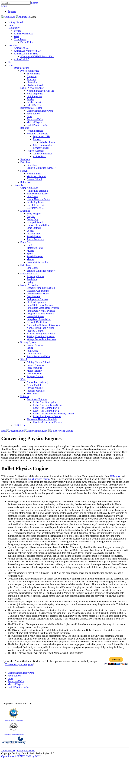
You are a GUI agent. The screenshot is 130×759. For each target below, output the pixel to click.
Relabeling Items (35, 202)
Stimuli (23, 170)
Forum (17, 30)
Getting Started (15, 22)
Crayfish (31, 216)
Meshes (30, 259)
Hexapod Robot (35, 222)
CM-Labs (115, 476)
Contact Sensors (35, 345)
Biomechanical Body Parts (40, 110)
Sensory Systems (28, 342)
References (25, 182)
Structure (31, 79)
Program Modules (36, 390)
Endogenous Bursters (37, 299)
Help (10, 65)
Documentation (21, 68)
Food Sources (33, 113)
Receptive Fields (35, 119)
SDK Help (19, 425)
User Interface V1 (36, 207)
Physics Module (35, 387)
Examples (25, 210)
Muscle (30, 250)
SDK (23, 379)
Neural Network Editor (31, 88)
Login (4, 6)
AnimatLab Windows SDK (27, 50)
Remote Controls (35, 150)
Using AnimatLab (29, 187)
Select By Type (34, 105)
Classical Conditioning (38, 290)
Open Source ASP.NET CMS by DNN (21, 756)
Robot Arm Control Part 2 (46, 410)
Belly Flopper (33, 213)
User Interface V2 (36, 205)
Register (12, 11)
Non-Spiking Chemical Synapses (43, 325)
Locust (30, 230)
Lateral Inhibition (35, 316)
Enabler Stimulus (35, 365)
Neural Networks (29, 285)
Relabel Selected (35, 102)
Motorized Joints (35, 247)
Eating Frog (33, 219)
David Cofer (26, 42)
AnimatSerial (39, 156)
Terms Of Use (8, 750)
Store (10, 62)
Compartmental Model (38, 293)
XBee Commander (42, 145)
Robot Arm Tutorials (37, 399)
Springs (30, 282)
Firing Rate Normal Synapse (41, 310)
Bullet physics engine (38, 479)
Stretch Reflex (34, 236)
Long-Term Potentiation (39, 319)
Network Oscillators (37, 322)
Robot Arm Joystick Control (47, 416)
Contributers (20, 39)
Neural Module (34, 385)
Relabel (30, 99)
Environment (33, 73)
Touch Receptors (35, 239)
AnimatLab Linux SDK (26, 53)
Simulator (25, 159)
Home (11, 25)
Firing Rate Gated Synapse (40, 305)
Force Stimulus (34, 367)
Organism (31, 76)
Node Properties (35, 93)
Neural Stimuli (34, 173)
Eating (30, 347)
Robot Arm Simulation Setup (47, 405)
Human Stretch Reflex (38, 225)
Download (13, 45)
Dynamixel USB (41, 136)
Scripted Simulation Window (41, 167)
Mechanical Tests (29, 273)
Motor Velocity (34, 370)
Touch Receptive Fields (38, 356)
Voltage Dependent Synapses (41, 339)
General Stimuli (34, 179)
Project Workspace (29, 70)
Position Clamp (34, 373)
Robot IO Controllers (37, 133)
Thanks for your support (19, 664)
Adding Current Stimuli (38, 362)
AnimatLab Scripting (37, 190)
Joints (29, 116)
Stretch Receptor (35, 256)
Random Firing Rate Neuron (41, 333)
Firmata (37, 139)
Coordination (33, 296)
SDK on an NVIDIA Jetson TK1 (37, 56)
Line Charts (32, 196)
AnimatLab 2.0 (21, 48)
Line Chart (32, 165)
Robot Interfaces (35, 130)
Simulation (32, 82)
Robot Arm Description (44, 402)
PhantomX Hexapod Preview (47, 422)
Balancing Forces (35, 276)
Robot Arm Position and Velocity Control (53, 413)
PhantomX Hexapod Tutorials (42, 419)
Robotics (24, 127)
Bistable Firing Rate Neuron (41, 287)
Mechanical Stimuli (36, 176)
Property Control (35, 330)
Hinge (30, 245)
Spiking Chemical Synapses (41, 336)
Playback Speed (35, 85)
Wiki (16, 36)
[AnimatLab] (8, 16)
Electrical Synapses (36, 302)
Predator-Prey (33, 233)
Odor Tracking (34, 353)
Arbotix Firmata (47, 142)
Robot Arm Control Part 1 (46, 407)
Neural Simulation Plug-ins (40, 90)
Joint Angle (32, 350)
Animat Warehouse (23, 33)
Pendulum (32, 279)
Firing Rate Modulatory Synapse (43, 307)
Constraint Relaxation (37, 262)
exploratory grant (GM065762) (13, 734)
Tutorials (18, 185)
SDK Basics (33, 393)
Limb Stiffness (34, 227)
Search (34, 2)
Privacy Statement (26, 750)
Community (14, 28)
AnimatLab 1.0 (21, 59)
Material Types (34, 122)
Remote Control (41, 147)
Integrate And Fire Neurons (40, 313)
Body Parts (25, 242)
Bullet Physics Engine (38, 125)
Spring (30, 253)
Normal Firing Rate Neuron (40, 327)
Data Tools (25, 162)
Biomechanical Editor (31, 108)
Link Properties (34, 96)
